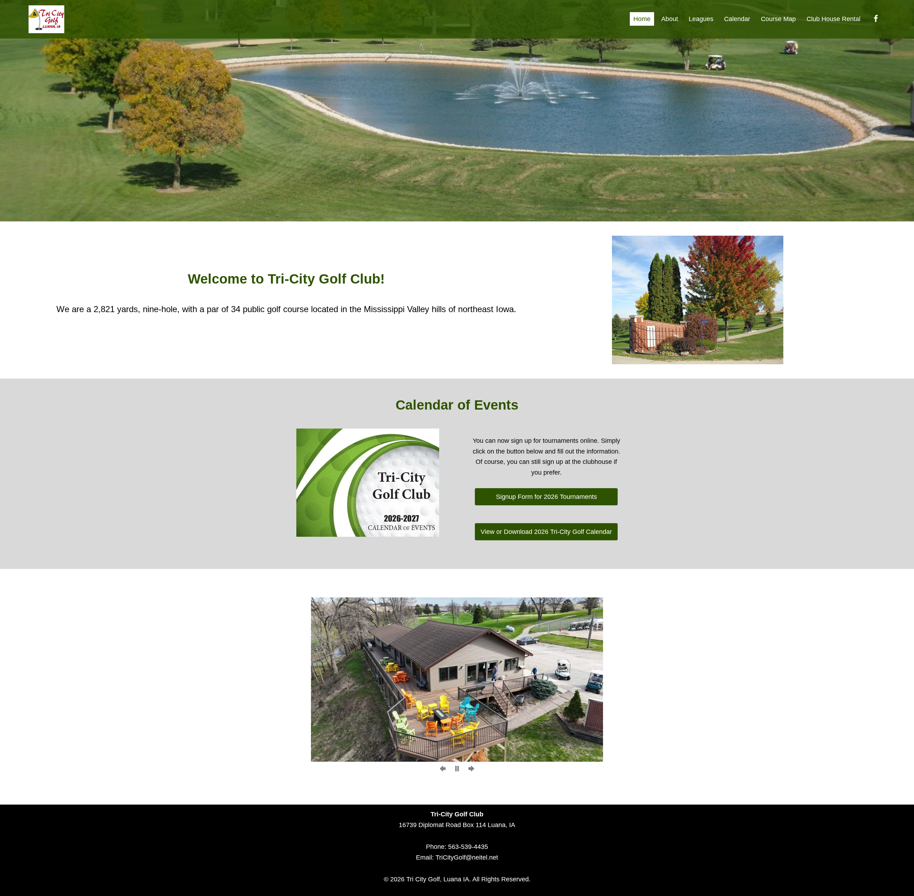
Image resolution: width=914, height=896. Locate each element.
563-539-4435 (468, 846)
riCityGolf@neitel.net (468, 857)
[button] (443, 769)
